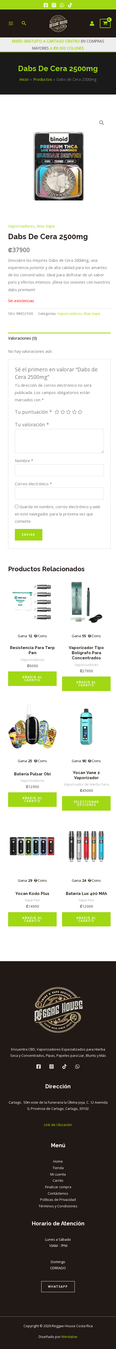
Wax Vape (46, 226)
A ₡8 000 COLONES (66, 48)
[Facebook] (45, 5)
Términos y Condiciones (58, 1206)
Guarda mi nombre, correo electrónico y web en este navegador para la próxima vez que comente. (57, 514)
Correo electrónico (33, 483)
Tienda (58, 1167)
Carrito (58, 1180)
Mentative (69, 1336)
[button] (102, 123)
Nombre (24, 460)
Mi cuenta (58, 1174)
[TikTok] (70, 5)
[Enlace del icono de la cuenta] (92, 23)
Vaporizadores (21, 226)
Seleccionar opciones (86, 803)
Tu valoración (32, 424)
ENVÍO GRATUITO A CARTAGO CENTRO (46, 41)
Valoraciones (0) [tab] (22, 338)
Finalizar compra (58, 1186)
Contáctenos (58, 1193)
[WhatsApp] (62, 5)
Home (58, 1161)
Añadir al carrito (32, 678)
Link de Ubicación (58, 1124)
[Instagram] (54, 5)
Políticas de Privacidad (58, 1199)
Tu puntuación (33, 412)
